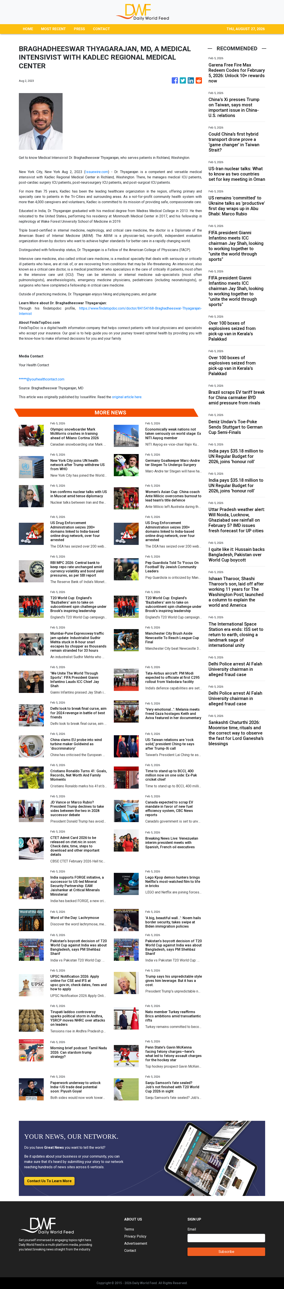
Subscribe (226, 1252)
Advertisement (135, 1243)
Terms (129, 1229)
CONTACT (101, 29)
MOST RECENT (53, 29)
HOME (28, 29)
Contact (130, 1250)
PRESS (79, 29)
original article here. (127, 397)
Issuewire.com (96, 172)
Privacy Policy (135, 1236)
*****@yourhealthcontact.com (41, 379)
